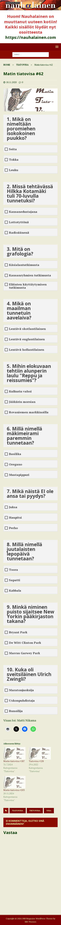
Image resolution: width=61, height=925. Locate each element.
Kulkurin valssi (20, 391)
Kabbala (15, 590)
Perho (13, 528)
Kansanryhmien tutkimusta (30, 275)
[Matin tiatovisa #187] (14, 753)
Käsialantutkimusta (24, 264)
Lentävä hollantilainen (26, 349)
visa (48, 810)
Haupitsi (15, 517)
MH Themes (30, 921)
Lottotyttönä (19, 222)
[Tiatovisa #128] (40, 753)
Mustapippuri (19, 474)
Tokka (13, 159)
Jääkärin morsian (22, 401)
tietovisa (34, 810)
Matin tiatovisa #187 (14, 761)
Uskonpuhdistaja (22, 700)
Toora (13, 569)
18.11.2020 (11, 82)
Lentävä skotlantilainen (27, 328)
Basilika (15, 454)
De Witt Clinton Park (25, 642)
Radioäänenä (19, 232)
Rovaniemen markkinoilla (28, 412)
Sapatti (14, 580)
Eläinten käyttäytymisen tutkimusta (28, 286)
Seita (13, 149)
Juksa (13, 507)
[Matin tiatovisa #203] (14, 782)
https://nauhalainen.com (30, 37)
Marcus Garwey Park (24, 653)
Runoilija (16, 711)
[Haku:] (30, 54)
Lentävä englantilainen (27, 339)
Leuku (13, 170)
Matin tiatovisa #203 (14, 790)
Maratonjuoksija (21, 690)
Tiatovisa (17, 810)
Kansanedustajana (23, 211)
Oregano (15, 464)
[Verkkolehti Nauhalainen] (30, 8)
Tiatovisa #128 (36, 761)
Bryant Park (18, 632)
